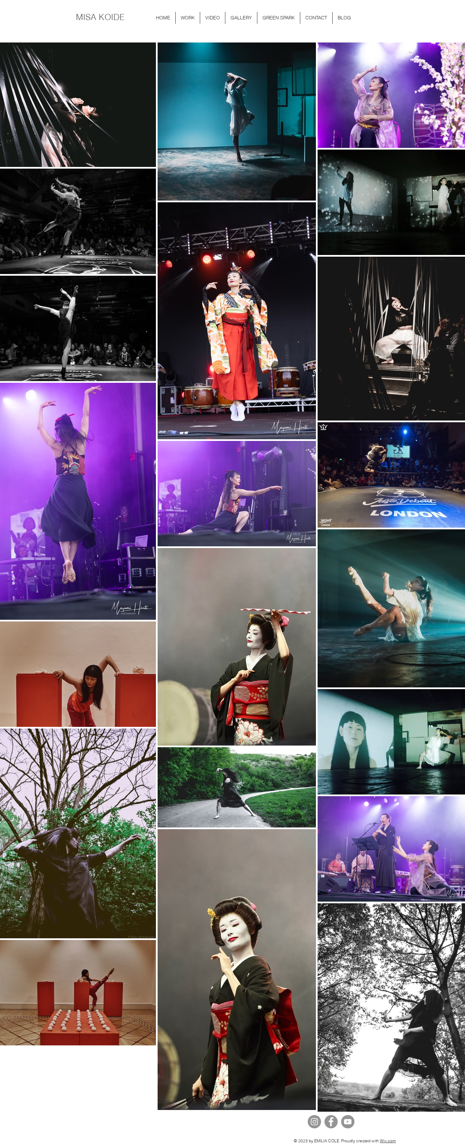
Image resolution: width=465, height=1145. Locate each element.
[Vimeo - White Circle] (411, 18)
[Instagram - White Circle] (371, 18)
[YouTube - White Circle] (358, 18)
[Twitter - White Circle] (384, 18)
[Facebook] (331, 1121)
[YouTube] (347, 1121)
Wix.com (388, 1140)
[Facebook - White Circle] (397, 18)
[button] (188, 18)
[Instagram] (314, 1121)
